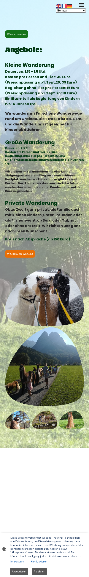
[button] (59, 5)
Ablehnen (39, 571)
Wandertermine (16, 34)
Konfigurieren (39, 561)
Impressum (17, 561)
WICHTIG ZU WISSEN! (20, 254)
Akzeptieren (19, 571)
